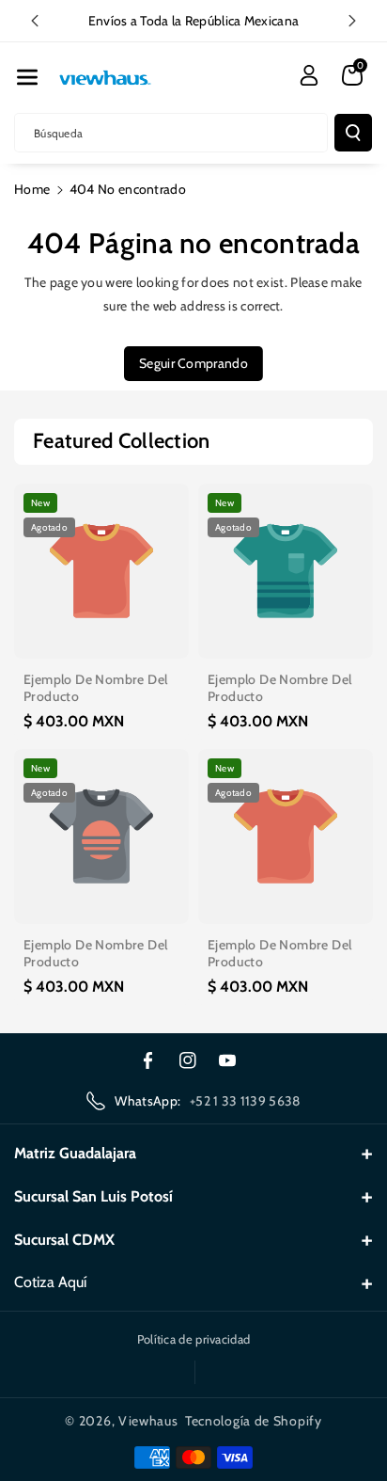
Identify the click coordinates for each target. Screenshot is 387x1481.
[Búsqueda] (353, 132)
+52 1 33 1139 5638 (245, 1100)
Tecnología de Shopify (253, 1420)
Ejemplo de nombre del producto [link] (95, 688)
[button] (27, 77)
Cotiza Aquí (50, 1282)
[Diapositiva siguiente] (352, 20)
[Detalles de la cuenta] (309, 75)
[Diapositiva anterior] (34, 20)
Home (32, 189)
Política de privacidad (194, 1338)
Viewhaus (148, 1420)
